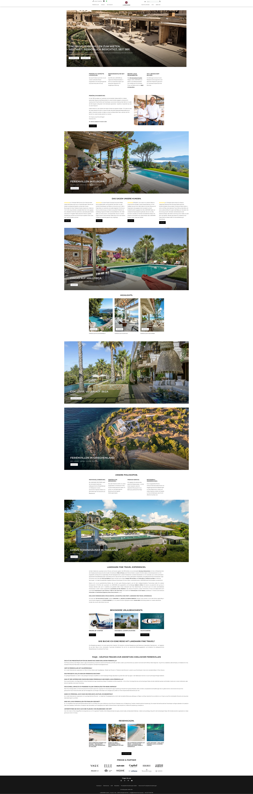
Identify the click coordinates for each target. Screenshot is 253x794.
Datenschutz (106, 785)
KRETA (93, 185)
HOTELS (103, 4)
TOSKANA (89, 185)
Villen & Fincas (120, 573)
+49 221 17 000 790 (98, 1)
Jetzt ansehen (74, 284)
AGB (112, 785)
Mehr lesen (67, 220)
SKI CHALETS (110, 4)
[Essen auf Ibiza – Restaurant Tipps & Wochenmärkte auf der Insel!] (117, 732)
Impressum (99, 785)
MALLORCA (73, 185)
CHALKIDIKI (89, 461)
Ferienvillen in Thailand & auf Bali (146, 578)
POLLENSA (87, 281)
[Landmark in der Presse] (107, 768)
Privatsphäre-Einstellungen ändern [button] (129, 785)
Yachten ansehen (144, 634)
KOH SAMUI (73, 553)
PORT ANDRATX (74, 281)
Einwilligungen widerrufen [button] (126, 789)
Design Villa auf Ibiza (131, 578)
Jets (153, 4)
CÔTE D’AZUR (83, 185)
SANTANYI (81, 281)
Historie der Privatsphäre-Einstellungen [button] (147, 785)
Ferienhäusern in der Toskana (138, 590)
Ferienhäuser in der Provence (102, 590)
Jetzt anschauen (74, 188)
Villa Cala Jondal (74, 395)
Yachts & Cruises (145, 4)
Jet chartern (92, 634)
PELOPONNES (95, 461)
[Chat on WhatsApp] (106, 1)
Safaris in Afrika (139, 585)
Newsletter (116, 785)
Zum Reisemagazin (126, 753)
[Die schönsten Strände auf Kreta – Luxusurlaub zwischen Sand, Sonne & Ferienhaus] (136, 732)
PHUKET (79, 553)
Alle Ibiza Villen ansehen (76, 398)
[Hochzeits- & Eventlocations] (126, 621)
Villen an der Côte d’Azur (116, 590)
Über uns (158, 4)
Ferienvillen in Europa (74, 57)
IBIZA (77, 185)
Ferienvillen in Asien (86, 57)
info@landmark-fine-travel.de (136, 792)
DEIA (91, 281)
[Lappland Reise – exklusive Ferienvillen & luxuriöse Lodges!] (155, 732)
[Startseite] (126, 3)
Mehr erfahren (93, 125)
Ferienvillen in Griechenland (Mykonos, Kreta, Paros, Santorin (103, 592)
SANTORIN (83, 461)
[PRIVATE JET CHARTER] (101, 621)
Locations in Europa (120, 634)
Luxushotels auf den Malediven (118, 588)
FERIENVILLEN (95, 4)
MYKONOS (98, 185)
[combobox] (153, 2)
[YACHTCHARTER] (152, 621)
